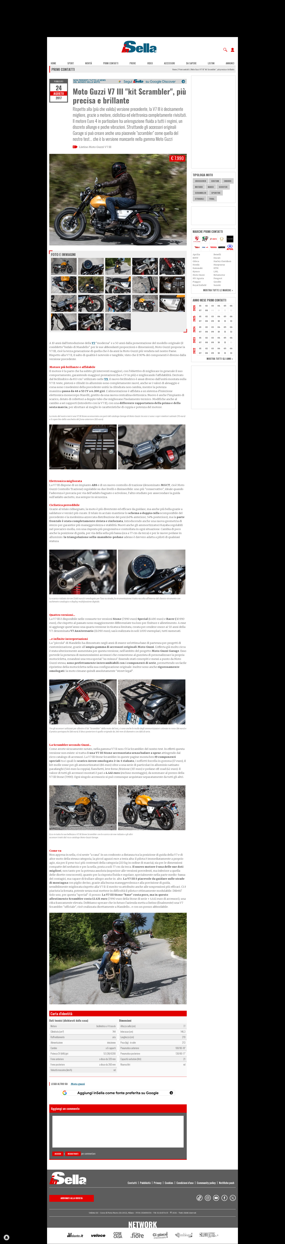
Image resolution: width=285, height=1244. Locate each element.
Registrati (73, 1153)
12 (231, 321)
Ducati (217, 258)
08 (206, 310)
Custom (215, 180)
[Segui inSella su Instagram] (208, 1198)
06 (231, 306)
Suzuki (217, 285)
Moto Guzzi (199, 275)
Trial (211, 198)
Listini (211, 63)
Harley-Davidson (222, 261)
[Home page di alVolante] (75, 1236)
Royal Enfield (199, 285)
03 (212, 306)
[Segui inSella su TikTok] (199, 1198)
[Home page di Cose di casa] (117, 1235)
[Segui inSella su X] (233, 1198)
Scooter (223, 186)
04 (218, 306)
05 (225, 306)
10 (219, 321)
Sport (70, 63)
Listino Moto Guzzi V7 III (95, 147)
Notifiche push (226, 1182)
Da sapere (191, 63)
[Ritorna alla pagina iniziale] (67, 1178)
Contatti (132, 1182)
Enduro (227, 180)
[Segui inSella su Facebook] (224, 1198)
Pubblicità (145, 1182)
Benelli (217, 254)
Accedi (58, 1153)
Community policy (206, 1182)
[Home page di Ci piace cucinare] (160, 1236)
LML (216, 271)
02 (206, 306)
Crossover (200, 180)
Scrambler (200, 192)
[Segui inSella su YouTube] (216, 1198)
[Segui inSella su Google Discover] (130, 81)
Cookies (169, 1182)
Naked (211, 186)
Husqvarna (219, 264)
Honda (196, 264)
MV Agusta (198, 278)
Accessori (169, 63)
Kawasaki (198, 268)
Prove (133, 63)
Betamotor (219, 275)
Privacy (158, 1182)
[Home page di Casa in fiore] (137, 1236)
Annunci (230, 63)
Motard (199, 186)
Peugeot (218, 278)
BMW (195, 258)
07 (200, 310)
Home (53, 63)
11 (225, 321)
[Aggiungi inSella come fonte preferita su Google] (118, 1092)
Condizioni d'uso (185, 1182)
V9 (106, 379)
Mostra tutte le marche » (218, 290)
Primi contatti (110, 63)
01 (200, 306)
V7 (93, 343)
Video (150, 63)
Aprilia (196, 254)
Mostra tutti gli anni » (220, 358)
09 (212, 321)
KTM (216, 268)
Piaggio (197, 281)
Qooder (217, 281)
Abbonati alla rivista (72, 1198)
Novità (88, 63)
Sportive (215, 192)
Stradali (199, 198)
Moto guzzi (78, 1083)
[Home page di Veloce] (98, 1236)
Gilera (196, 261)
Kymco (196, 271)
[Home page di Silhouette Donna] (209, 1236)
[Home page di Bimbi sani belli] (184, 1236)
